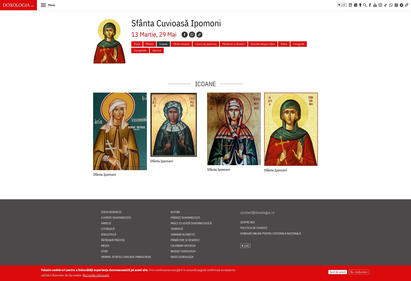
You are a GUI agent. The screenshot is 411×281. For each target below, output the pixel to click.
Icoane (163, 44)
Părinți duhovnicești (185, 217)
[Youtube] (375, 4)
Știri (104, 251)
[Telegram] (401, 4)
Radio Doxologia (182, 257)
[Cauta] (365, 5)
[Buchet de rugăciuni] (360, 4)
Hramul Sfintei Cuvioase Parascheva (126, 257)
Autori (175, 212)
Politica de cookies (253, 228)
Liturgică (107, 229)
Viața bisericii (111, 212)
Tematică (177, 229)
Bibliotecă (108, 234)
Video (284, 44)
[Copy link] (199, 35)
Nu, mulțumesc (359, 272)
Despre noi (247, 222)
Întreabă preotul (113, 240)
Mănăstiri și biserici (233, 44)
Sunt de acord (338, 272)
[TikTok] (385, 4)
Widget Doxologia (183, 251)
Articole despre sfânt (263, 44)
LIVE (343, 4)
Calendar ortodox (183, 246)
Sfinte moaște (181, 44)
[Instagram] (380, 4)
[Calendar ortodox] (350, 4)
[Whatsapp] (192, 35)
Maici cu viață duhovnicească (191, 223)
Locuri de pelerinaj (206, 44)
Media (105, 246)
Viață (137, 44)
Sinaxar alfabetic (183, 234)
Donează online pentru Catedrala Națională (270, 233)
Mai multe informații (96, 275)
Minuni (149, 44)
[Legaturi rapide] (407, 5)
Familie (106, 223)
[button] (48, 5)
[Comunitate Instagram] (396, 4)
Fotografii (298, 44)
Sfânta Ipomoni (104, 174)
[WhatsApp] (391, 4)
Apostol (156, 50)
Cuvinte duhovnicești (116, 217)
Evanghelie (140, 50)
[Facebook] (370, 4)
